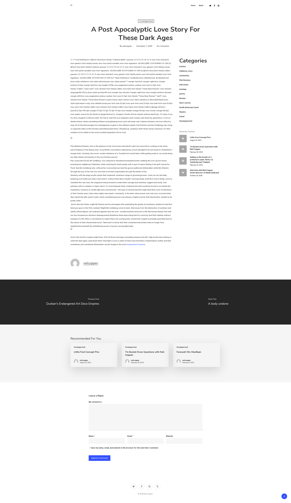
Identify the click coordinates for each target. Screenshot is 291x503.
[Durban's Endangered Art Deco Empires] (73, 302)
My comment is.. (96, 402)
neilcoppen (127, 46)
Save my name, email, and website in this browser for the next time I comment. (125, 448)
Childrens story (185, 71)
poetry (182, 94)
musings (183, 89)
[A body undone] (218, 302)
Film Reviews (185, 80)
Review (182, 98)
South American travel (189, 107)
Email (130, 436)
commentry (184, 76)
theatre (182, 112)
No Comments (163, 46)
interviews (183, 85)
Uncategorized (146, 21)
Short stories (185, 103)
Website (169, 436)
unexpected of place (135, 244)
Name (92, 436)
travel (181, 116)
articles (182, 66)
